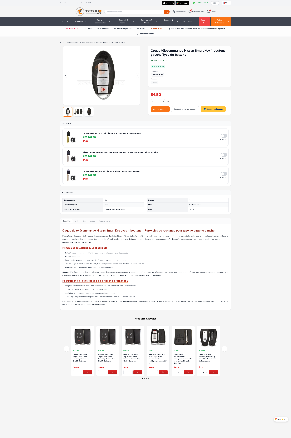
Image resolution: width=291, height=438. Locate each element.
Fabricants (79, 21)
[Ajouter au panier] (87, 372)
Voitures (65, 21)
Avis (76, 221)
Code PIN (203, 21)
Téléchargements (189, 21)
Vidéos (92, 221)
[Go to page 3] (146, 378)
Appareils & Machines (123, 21)
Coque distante (72, 42)
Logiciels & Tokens (168, 21)
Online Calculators (219, 21)
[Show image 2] (78, 112)
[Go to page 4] (148, 378)
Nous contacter (104, 221)
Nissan (154, 82)
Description (67, 221)
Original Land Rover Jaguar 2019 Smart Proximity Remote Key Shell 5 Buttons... (81, 357)
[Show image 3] (89, 112)
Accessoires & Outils (146, 21)
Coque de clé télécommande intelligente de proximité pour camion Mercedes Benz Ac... (183, 358)
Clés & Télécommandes (99, 21)
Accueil (62, 42)
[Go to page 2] (144, 378)
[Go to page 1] (142, 378)
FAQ (84, 221)
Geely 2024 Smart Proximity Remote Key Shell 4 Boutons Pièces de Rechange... (207, 357)
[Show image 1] (67, 112)
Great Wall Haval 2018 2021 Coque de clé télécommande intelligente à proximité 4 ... (158, 358)
